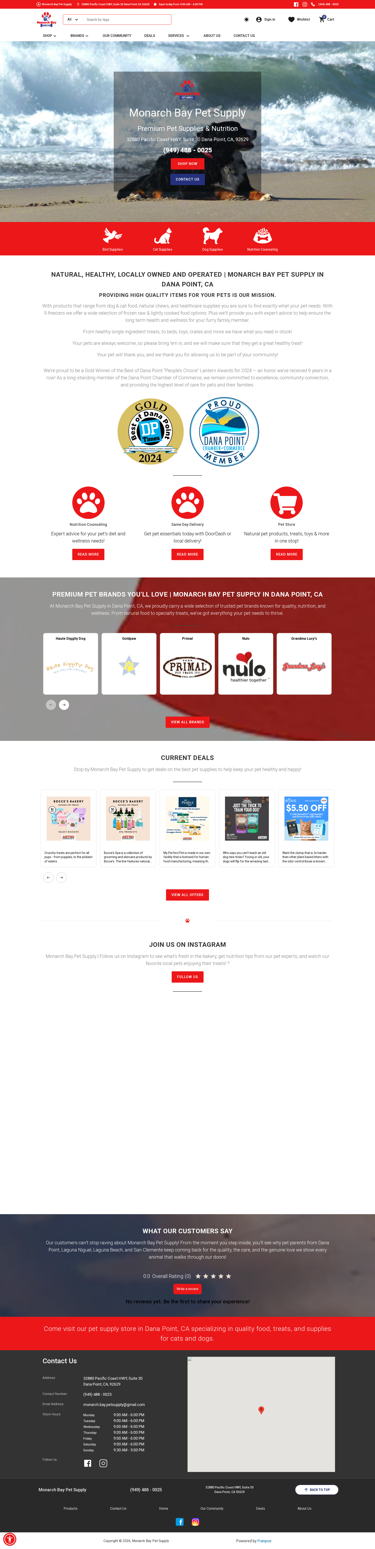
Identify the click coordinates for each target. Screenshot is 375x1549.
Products (70, 1508)
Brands (77, 36)
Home (163, 1508)
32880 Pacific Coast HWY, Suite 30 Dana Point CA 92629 (115, 4)
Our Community (117, 36)
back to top (320, 1489)
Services (176, 36)
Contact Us (244, 36)
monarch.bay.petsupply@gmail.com (114, 1404)
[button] (9, 1539)
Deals (149, 36)
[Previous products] (51, 705)
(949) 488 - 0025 (328, 4)
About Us (212, 36)
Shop (47, 36)
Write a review (187, 1289)
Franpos (264, 1541)
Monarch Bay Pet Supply (57, 4)
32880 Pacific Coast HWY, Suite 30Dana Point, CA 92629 (229, 1490)
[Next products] (64, 705)
